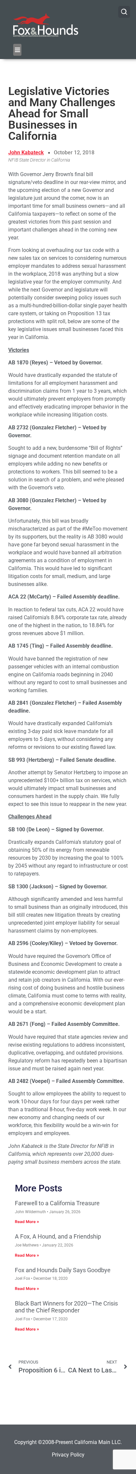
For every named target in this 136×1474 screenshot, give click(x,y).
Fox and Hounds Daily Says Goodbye (63, 1270)
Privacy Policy (68, 1455)
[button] (17, 50)
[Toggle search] (124, 12)
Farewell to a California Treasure (57, 1203)
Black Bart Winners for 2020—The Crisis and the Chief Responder (66, 1307)
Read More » (27, 1221)
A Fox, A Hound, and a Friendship (58, 1236)
